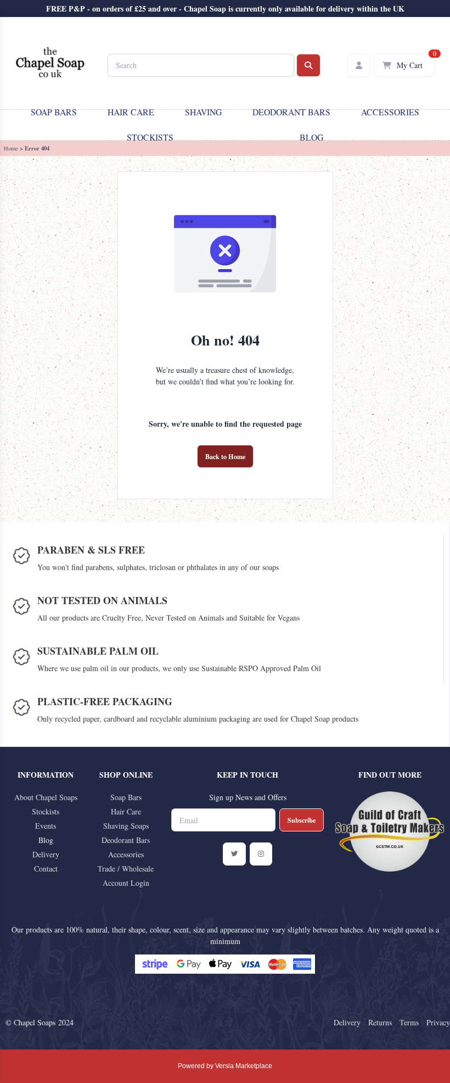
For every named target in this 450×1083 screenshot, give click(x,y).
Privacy (438, 1022)
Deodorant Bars (291, 112)
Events (45, 825)
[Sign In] (358, 65)
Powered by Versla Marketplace (225, 1066)
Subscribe (302, 820)
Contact (46, 868)
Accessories (390, 112)
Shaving (203, 112)
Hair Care (131, 112)
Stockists (150, 137)
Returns (380, 1022)
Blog (311, 137)
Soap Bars (54, 112)
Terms (409, 1022)
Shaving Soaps (126, 825)
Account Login (126, 883)
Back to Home (225, 456)
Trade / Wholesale (126, 868)
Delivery (45, 854)
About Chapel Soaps (45, 797)
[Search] (308, 65)
